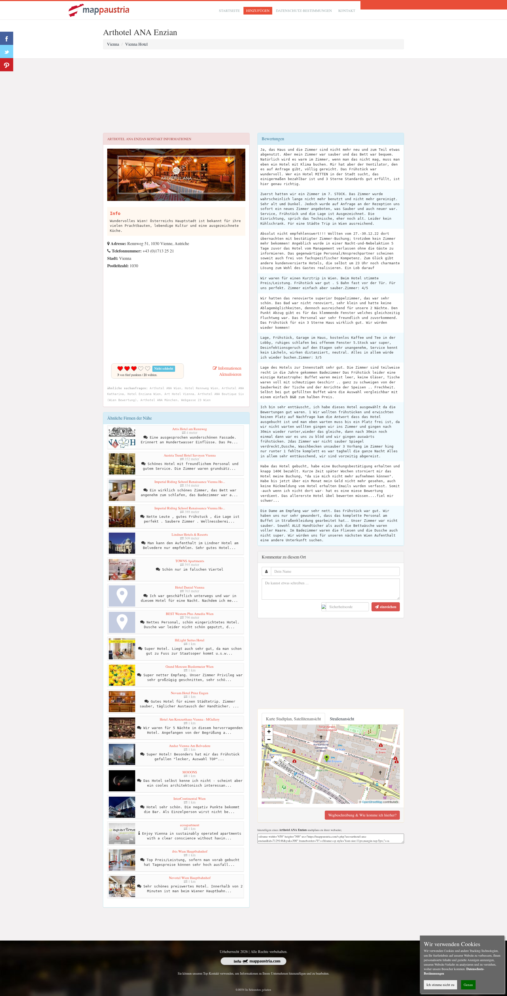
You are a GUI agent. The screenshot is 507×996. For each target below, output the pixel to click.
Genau (468, 984)
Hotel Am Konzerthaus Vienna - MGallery (190, 719)
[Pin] (6, 64)
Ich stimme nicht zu (440, 984)
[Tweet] (6, 51)
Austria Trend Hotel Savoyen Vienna (190, 455)
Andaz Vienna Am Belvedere (189, 745)
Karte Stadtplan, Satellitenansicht (293, 718)
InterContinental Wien (189, 798)
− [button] (269, 739)
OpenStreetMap (372, 802)
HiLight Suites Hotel (189, 640)
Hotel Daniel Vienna (189, 587)
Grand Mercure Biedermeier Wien (190, 666)
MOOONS (189, 772)
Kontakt (346, 10)
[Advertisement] (253, 96)
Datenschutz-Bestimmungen (304, 10)
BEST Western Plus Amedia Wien (190, 613)
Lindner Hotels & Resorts (190, 534)
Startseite (229, 10)
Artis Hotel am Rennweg (189, 428)
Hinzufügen (258, 10)
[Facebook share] (6, 38)
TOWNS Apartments (189, 560)
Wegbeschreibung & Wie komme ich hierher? (362, 815)
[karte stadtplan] (99, 9)
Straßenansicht (342, 718)
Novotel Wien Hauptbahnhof (189, 877)
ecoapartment (189, 825)
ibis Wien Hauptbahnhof (189, 851)
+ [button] (269, 731)
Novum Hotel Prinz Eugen (189, 692)
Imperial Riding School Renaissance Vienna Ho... (189, 481)
